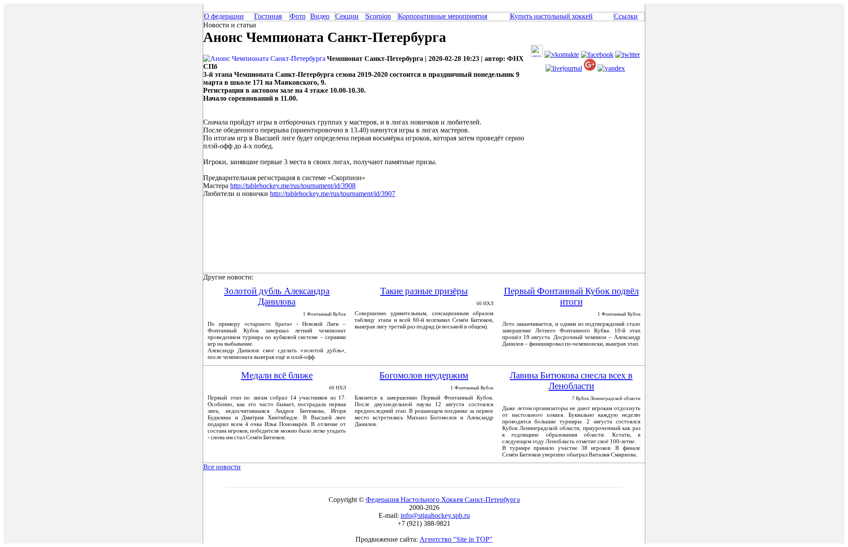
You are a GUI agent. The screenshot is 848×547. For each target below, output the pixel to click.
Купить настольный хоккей (551, 16)
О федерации (224, 16)
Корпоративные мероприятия (442, 16)
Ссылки (626, 16)
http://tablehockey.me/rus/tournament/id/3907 (332, 193)
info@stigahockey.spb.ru (435, 515)
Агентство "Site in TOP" (456, 539)
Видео (319, 16)
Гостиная (268, 16)
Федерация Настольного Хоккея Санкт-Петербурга (443, 499)
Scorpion (378, 16)
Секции (347, 16)
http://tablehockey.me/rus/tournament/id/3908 (293, 185)
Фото (298, 16)
